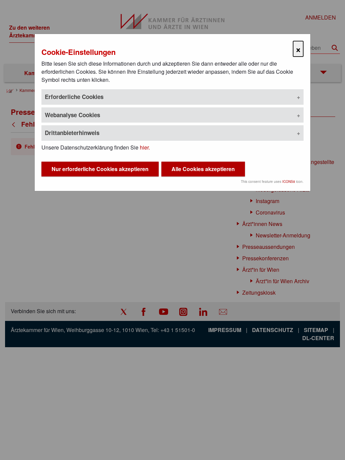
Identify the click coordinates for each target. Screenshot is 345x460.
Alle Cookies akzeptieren (203, 169)
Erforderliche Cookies (74, 97)
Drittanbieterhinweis (72, 133)
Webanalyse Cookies (72, 115)
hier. (145, 147)
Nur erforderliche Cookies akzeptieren (100, 169)
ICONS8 (288, 181)
